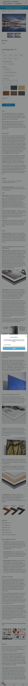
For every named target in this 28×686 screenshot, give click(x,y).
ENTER (14, 348)
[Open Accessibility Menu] (2, 683)
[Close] (25, 336)
